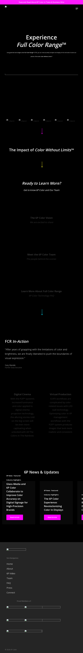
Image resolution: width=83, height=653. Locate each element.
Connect (11, 592)
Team (9, 578)
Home (10, 563)
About (10, 568)
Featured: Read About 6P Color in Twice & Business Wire (41, 2)
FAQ (9, 583)
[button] (77, 8)
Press (9, 587)
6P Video (11, 573)
